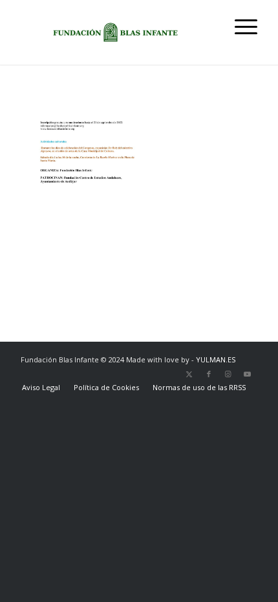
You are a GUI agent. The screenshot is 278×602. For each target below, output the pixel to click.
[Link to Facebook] (209, 374)
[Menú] (239, 26)
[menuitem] (239, 26)
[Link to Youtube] (247, 374)
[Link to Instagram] (228, 374)
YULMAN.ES (215, 359)
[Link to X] (189, 374)
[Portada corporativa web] (115, 32)
